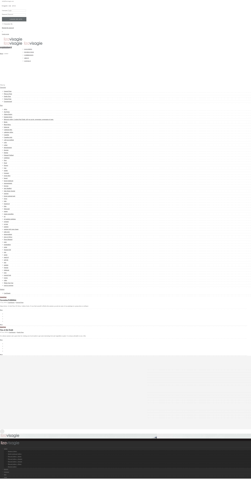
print (5, 242)
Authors (2, 289)
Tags (1, 105)
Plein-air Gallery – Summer (15, 459)
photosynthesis (8, 234)
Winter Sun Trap (8, 283)
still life (6, 260)
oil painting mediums (10, 219)
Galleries (5, 448)
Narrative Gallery (12, 451)
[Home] (13, 41)
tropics (6, 278)
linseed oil (7, 203)
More (1, 310)
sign (5, 252)
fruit (5, 168)
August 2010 (10, 376)
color (5, 142)
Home (1, 53)
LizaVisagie (7, 293)
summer (6, 265)
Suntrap (6, 267)
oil (4, 216)
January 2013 (10, 368)
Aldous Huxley (8, 114)
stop (5, 262)
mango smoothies (9, 214)
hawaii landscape (8, 181)
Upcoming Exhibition (8, 300)
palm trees (7, 232)
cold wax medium (9, 140)
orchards (6, 221)
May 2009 (9, 384)
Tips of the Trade (6, 330)
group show (7, 175)
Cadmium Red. (8, 129)
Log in (9, 409)
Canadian (6, 135)
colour (5, 145)
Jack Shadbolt (8, 188)
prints (5, 247)
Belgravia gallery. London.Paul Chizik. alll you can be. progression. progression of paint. (29, 119)
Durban (6, 152)
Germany (6, 173)
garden (6, 170)
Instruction (6, 469)
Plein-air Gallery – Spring (14, 456)
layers (5, 198)
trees (5, 272)
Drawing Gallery (12, 466)
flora (5, 160)
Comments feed (11, 414)
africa (5, 109)
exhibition (7, 158)
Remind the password (8, 28)
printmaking (7, 244)
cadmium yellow (8, 132)
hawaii (6, 178)
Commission (6, 472)
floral (5, 163)
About (5, 474)
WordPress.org (11, 416)
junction (6, 193)
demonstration (8, 147)
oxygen (6, 224)
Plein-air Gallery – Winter (14, 464)
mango (6, 211)
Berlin (5, 122)
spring (5, 255)
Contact (5, 477)
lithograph (7, 209)
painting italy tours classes (11, 229)
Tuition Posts (7, 99)
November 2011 (11, 371)
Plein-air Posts (8, 94)
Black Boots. (7, 124)
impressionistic (8, 183)
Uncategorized (8, 101)
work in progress (8, 285)
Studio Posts (7, 96)
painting (6, 226)
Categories (3, 87)
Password (4, 14)
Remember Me (8, 24)
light (5, 201)
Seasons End (7, 249)
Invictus (6, 186)
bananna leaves (8, 117)
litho (5, 206)
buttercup (6, 127)
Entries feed (10, 411)
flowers (6, 165)
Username (4, 10)
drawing (6, 150)
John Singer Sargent (9, 191)
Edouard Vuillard (9, 155)
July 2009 (9, 379)
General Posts (7, 91)
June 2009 (9, 381)
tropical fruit (7, 275)
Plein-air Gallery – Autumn (15, 461)
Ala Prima (7, 112)
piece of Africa (8, 237)
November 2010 (11, 373)
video (5, 280)
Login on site (16, 19)
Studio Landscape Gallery (15, 454)
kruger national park (9, 196)
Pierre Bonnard (8, 239)
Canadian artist (8, 137)
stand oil (6, 257)
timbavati (6, 270)
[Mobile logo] (10, 444)
